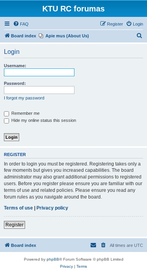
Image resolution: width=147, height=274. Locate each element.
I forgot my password (24, 98)
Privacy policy (52, 208)
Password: (15, 83)
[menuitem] (21, 24)
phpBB (53, 259)
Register (14, 225)
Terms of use (18, 208)
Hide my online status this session (43, 120)
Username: (15, 65)
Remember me (25, 113)
